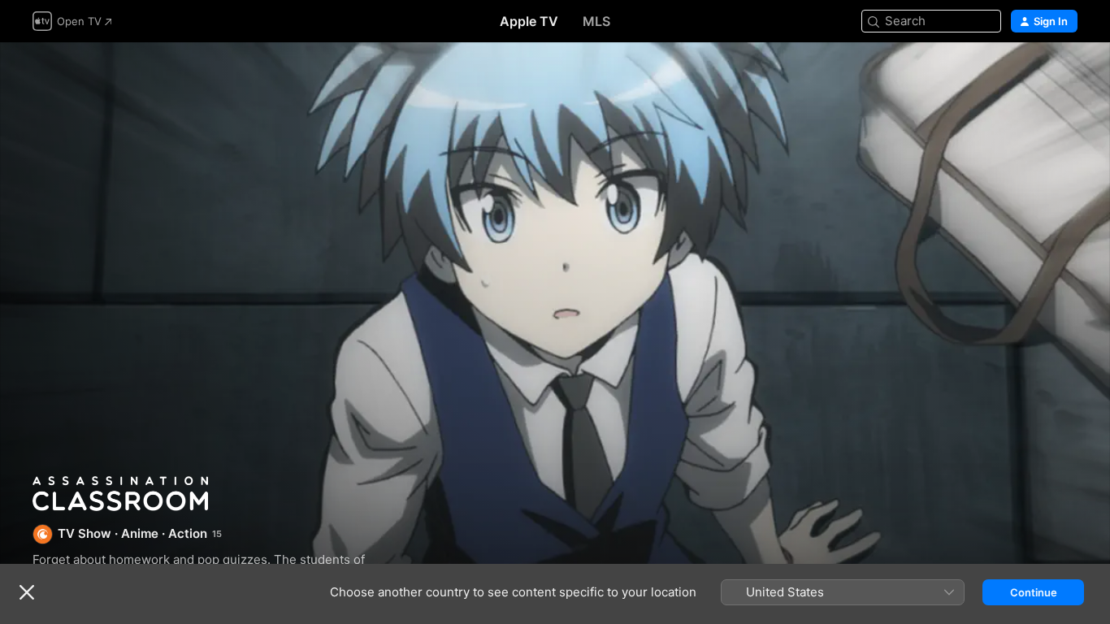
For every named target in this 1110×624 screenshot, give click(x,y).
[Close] (27, 592)
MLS (596, 21)
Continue (1033, 592)
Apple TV (529, 21)
